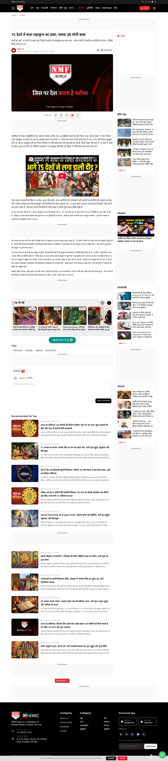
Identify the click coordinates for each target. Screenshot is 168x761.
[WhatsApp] (78, 115)
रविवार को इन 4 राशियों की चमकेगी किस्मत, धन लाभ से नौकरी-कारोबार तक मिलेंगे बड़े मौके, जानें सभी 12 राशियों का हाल (74, 494)
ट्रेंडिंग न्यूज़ (121, 114)
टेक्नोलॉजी (122, 287)
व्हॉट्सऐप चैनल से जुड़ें (60, 340)
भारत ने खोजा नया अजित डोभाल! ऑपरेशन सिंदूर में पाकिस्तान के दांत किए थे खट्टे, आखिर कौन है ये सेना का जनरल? (142, 394)
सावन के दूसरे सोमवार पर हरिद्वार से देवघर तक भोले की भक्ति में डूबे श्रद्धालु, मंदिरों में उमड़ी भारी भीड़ (24, 328)
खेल (105, 718)
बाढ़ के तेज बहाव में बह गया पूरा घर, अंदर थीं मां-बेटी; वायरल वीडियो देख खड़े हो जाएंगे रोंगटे (143, 122)
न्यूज (81, 718)
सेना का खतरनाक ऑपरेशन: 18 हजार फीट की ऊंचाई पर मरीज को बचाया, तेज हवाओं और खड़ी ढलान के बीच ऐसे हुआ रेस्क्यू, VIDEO (143, 132)
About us (64, 718)
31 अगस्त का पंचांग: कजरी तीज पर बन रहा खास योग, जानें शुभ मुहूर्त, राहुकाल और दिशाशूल (75, 449)
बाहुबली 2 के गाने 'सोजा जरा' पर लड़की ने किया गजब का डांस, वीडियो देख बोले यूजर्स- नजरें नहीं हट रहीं (143, 142)
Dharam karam (50, 350)
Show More (61, 681)
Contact (63, 731)
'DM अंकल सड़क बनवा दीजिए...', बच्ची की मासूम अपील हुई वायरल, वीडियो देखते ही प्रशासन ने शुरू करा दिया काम (143, 161)
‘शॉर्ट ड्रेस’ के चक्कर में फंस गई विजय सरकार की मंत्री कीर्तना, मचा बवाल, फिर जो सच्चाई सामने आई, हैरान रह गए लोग (142, 152)
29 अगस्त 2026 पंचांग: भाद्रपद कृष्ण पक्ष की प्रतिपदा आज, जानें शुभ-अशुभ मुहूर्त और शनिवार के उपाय (74, 603)
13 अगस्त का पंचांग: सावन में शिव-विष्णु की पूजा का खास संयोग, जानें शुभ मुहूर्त (49, 328)
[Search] (154, 8)
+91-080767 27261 (24, 732)
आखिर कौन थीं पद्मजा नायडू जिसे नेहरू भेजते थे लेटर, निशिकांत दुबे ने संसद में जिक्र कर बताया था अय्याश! (142, 404)
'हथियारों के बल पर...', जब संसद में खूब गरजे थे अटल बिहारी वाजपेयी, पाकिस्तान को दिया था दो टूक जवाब (142, 424)
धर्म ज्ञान (19, 52)
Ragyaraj (39, 350)
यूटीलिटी (82, 729)
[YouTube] (72, 115)
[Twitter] (61, 115)
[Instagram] (67, 115)
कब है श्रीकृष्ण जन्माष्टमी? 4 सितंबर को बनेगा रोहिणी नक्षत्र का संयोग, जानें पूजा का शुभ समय (74, 558)
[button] (109, 303)
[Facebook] (56, 115)
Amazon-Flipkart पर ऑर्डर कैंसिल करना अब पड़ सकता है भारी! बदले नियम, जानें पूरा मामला (142, 325)
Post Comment (103, 401)
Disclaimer (64, 727)
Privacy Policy (66, 722)
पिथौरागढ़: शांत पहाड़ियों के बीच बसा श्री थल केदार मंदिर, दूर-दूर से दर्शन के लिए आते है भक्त (99, 328)
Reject (122, 758)
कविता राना (20, 49)
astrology (29, 350)
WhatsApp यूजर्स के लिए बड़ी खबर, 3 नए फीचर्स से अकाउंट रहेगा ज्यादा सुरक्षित (143, 305)
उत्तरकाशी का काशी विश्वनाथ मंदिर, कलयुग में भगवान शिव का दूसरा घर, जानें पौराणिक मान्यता (72, 581)
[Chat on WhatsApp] (162, 754)
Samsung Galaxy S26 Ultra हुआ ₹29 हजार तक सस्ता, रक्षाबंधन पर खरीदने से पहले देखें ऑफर (142, 335)
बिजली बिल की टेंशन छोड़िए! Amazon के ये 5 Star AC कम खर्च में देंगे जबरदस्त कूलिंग (143, 295)
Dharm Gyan (17, 350)
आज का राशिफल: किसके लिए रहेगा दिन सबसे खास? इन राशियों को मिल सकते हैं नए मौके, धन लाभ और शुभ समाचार (74, 626)
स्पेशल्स (120, 386)
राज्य (81, 722)
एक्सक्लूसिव (84, 725)
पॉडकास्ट (121, 213)
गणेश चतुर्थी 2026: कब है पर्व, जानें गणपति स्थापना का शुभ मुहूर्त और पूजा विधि (74, 646)
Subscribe (151, 746)
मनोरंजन (107, 722)
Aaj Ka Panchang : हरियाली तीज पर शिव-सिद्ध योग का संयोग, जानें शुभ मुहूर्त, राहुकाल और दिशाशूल (74, 328)
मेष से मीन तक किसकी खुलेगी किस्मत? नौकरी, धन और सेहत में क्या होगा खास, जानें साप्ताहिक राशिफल (75, 472)
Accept (111, 758)
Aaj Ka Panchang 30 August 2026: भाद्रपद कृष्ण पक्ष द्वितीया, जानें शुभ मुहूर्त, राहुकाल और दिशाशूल (75, 517)
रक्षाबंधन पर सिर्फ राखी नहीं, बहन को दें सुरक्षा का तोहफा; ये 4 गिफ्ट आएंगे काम (142, 315)
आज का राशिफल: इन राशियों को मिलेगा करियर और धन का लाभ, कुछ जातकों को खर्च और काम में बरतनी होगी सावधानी (74, 427)
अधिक (121, 171)
